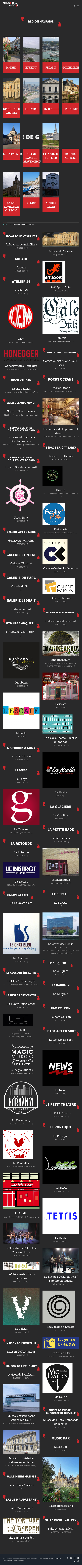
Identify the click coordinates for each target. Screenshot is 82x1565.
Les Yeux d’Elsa (61, 1353)
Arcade (21, 267)
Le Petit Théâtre (60, 1113)
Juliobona (21, 682)
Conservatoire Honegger (21, 366)
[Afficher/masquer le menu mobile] (78, 6)
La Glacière (60, 815)
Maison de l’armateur (21, 1351)
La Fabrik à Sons (21, 756)
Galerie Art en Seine (21, 540)
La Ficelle (61, 792)
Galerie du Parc (21, 586)
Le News (60, 1090)
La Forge (21, 779)
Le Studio (21, 1213)
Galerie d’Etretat (21, 563)
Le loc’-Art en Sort (60, 1039)
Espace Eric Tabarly (61, 456)
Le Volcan (21, 1328)
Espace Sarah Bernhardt (21, 467)
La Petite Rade (60, 838)
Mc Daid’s (60, 1397)
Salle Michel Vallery (61, 1528)
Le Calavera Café (21, 903)
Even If (60, 490)
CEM (21, 339)
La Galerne (21, 829)
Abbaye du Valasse (61, 251)
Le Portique (60, 1136)
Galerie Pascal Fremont (60, 621)
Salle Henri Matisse (21, 1485)
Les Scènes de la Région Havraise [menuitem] (22, 224)
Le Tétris (60, 1238)
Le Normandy (21, 1120)
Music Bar (60, 1447)
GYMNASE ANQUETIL (21, 632)
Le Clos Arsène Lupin (21, 981)
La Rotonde (21, 852)
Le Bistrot (21, 881)
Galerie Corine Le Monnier (60, 568)
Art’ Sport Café (60, 287)
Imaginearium (60, 660)
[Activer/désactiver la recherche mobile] (74, 6)
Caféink (61, 338)
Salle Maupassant (21, 1508)
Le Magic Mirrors (21, 1070)
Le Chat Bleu (21, 958)
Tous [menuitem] (5, 224)
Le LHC (21, 1030)
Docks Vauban (21, 388)
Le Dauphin (60, 994)
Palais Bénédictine (61, 1506)
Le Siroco (61, 1188)
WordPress (49, 1558)
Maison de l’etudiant (21, 1374)
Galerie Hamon (61, 598)
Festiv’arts (61, 529)
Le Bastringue (61, 879)
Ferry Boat (21, 517)
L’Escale (21, 733)
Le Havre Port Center (21, 1004)
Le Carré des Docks (60, 944)
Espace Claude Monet (21, 411)
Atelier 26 (21, 290)
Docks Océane (61, 388)
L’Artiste (60, 704)
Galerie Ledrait (21, 609)
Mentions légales (18, 1560)
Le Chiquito (60, 971)
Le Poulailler (21, 1163)
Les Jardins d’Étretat (60, 1327)
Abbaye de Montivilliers (21, 244)
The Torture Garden (21, 1537)
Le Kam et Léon (60, 1017)
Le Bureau (60, 902)
